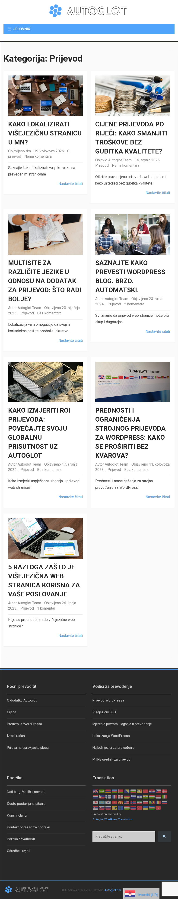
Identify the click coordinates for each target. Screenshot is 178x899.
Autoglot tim (112, 890)
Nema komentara (38, 156)
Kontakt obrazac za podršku (28, 827)
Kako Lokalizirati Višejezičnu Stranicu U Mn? (45, 133)
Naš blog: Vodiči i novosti (26, 792)
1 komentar (46, 608)
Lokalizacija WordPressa (111, 736)
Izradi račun (16, 736)
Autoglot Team (120, 160)
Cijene (11, 712)
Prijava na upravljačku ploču (28, 748)
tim (28, 151)
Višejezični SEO (104, 712)
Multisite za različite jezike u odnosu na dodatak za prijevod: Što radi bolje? (44, 281)
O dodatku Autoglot (22, 700)
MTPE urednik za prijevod (111, 759)
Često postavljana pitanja (26, 804)
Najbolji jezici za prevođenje (113, 748)
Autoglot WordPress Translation (112, 819)
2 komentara (134, 304)
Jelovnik (21, 29)
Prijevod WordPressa (108, 700)
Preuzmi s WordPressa (24, 724)
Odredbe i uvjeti (18, 851)
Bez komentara (49, 313)
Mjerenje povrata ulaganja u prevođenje (122, 724)
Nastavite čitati (70, 184)
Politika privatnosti (21, 839)
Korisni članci (17, 815)
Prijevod (102, 165)
